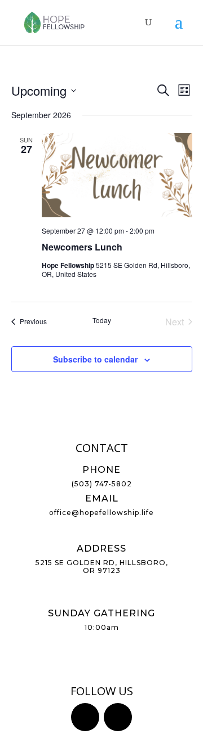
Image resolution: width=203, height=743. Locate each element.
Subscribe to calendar (95, 359)
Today (101, 320)
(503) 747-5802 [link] (102, 484)
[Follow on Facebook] (85, 717)
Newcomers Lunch (82, 246)
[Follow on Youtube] (118, 717)
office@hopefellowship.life (101, 512)
